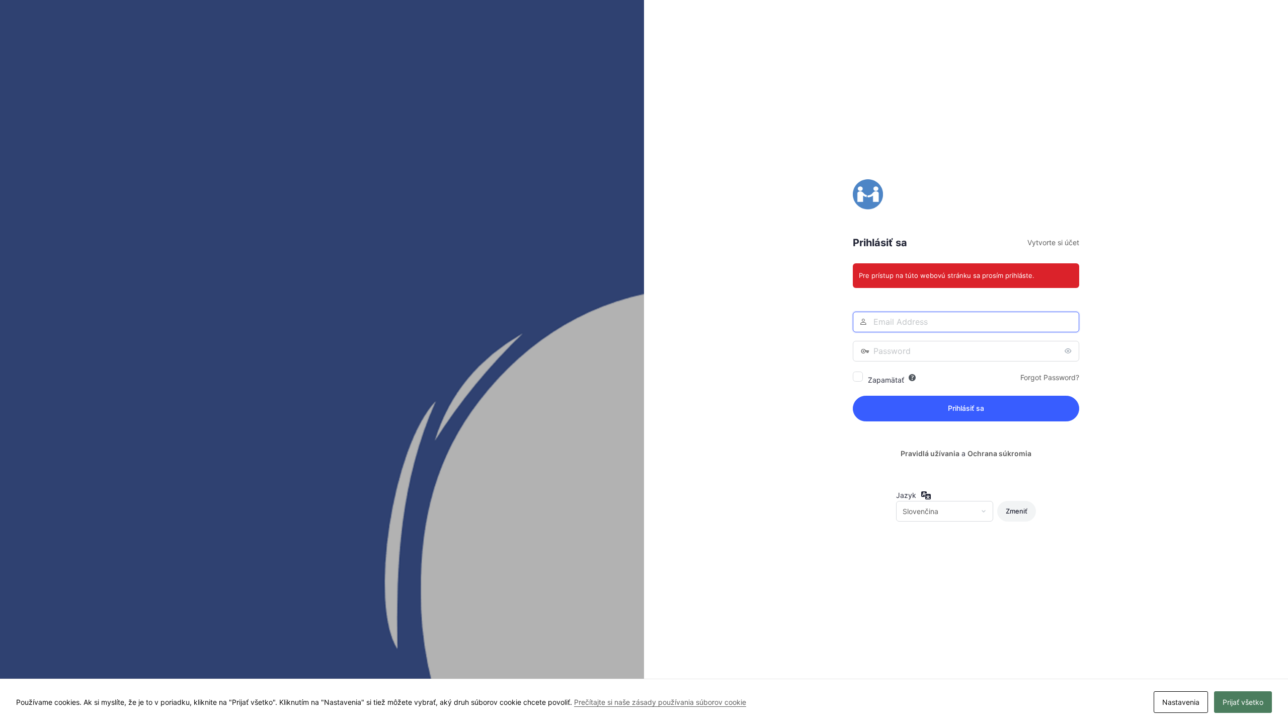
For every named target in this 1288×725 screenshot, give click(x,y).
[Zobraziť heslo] (1069, 351)
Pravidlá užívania (930, 453)
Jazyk (906, 495)
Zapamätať (886, 380)
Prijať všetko (1243, 702)
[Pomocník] (912, 378)
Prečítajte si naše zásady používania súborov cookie (660, 702)
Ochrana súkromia (999, 453)
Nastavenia (1180, 702)
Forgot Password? (1049, 377)
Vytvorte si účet (1053, 242)
